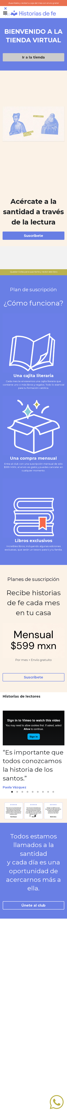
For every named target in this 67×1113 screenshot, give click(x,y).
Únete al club (33, 905)
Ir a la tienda (33, 57)
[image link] (33, 12)
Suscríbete (33, 236)
